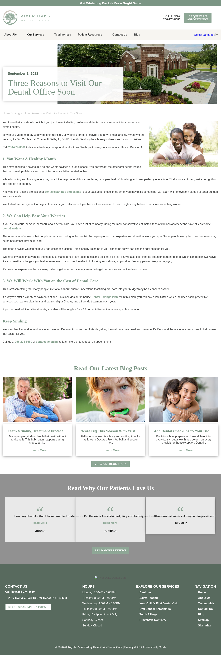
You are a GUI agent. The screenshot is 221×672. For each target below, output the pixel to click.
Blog (137, 34)
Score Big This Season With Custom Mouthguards (110, 431)
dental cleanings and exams (63, 191)
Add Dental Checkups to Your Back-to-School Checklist (183, 431)
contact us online (47, 341)
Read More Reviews (110, 550)
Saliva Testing (149, 597)
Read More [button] (40, 522)
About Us (10, 34)
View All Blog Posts (110, 463)
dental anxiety (12, 228)
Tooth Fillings (148, 614)
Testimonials (62, 34)
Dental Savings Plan (105, 297)
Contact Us (119, 34)
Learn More (39, 450)
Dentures (146, 592)
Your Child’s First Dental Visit (158, 603)
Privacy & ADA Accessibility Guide (145, 647)
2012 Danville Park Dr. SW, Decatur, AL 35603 (37, 598)
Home (6, 113)
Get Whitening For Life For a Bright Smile (110, 3)
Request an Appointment (197, 18)
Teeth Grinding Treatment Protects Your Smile (37, 431)
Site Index (204, 625)
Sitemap (203, 620)
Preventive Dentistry (153, 620)
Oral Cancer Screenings (155, 608)
